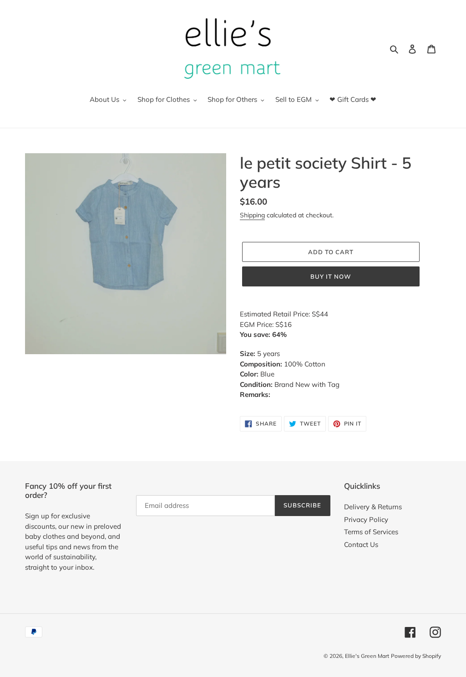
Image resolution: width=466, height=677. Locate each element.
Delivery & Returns (373, 506)
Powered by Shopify (416, 655)
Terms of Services (371, 531)
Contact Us (361, 544)
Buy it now (330, 276)
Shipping (252, 215)
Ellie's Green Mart (367, 655)
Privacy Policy (366, 519)
